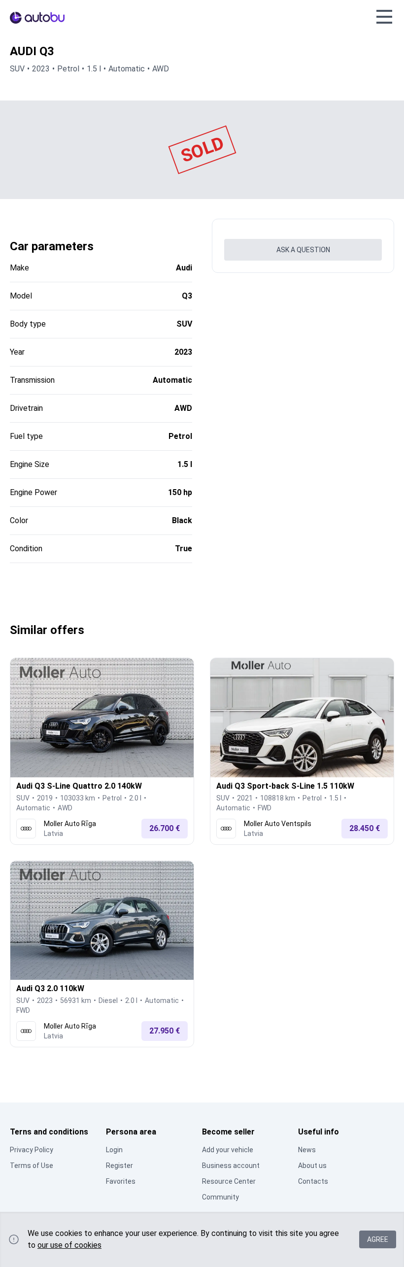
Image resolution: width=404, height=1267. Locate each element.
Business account (231, 1165)
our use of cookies (69, 1245)
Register (119, 1165)
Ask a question (303, 250)
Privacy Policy (31, 1150)
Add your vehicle (227, 1150)
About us (312, 1165)
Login (114, 1150)
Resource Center (229, 1181)
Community (220, 1197)
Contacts (313, 1181)
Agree (377, 1239)
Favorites (120, 1181)
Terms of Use (31, 1165)
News (307, 1150)
